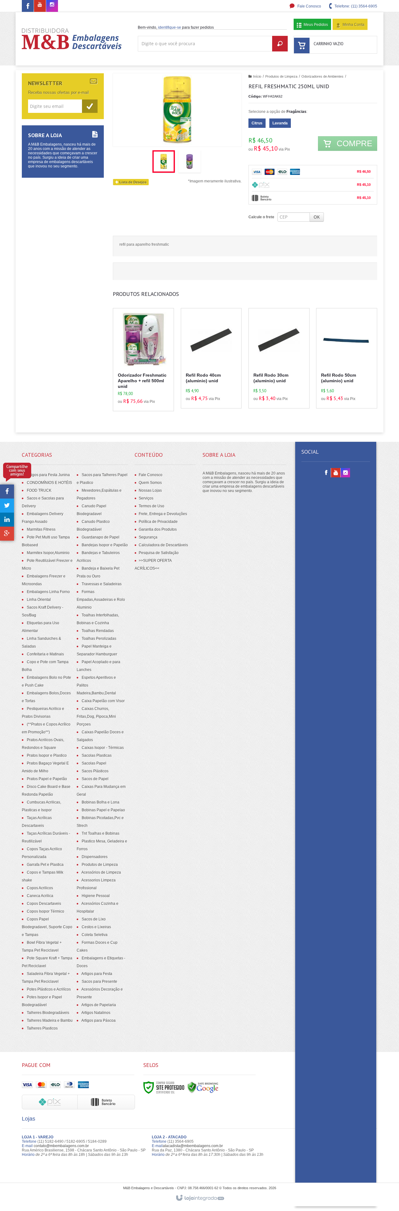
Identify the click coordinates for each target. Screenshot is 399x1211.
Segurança (148, 537)
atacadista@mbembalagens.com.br (193, 1146)
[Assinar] (90, 106)
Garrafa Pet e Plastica (45, 864)
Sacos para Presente (99, 981)
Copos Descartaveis (44, 903)
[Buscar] (280, 43)
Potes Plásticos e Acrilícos (49, 989)
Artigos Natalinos (95, 1013)
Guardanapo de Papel (100, 537)
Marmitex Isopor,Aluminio (48, 553)
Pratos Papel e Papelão (47, 779)
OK (317, 217)
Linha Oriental (39, 599)
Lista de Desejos (132, 182)
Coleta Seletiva (95, 935)
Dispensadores (95, 857)
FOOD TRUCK (39, 490)
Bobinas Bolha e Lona (100, 802)
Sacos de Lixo (94, 919)
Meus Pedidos (316, 24)
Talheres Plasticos (42, 1028)
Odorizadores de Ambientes (322, 76)
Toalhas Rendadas (98, 631)
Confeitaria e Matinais (45, 654)
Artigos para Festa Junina (48, 475)
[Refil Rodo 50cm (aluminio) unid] (346, 358)
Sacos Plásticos (95, 771)
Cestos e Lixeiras (96, 927)
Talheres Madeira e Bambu (50, 1020)
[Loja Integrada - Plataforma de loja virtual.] (199, 1198)
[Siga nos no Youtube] (40, 5)
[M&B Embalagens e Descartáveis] (72, 39)
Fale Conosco (308, 6)
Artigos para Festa (96, 974)
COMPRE (353, 143)
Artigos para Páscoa (98, 1020)
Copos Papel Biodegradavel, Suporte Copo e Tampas (47, 927)
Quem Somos (150, 482)
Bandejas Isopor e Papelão (105, 545)
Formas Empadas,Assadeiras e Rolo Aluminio (101, 600)
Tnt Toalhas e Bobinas (100, 833)
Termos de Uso (151, 506)
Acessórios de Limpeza (101, 872)
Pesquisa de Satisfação (159, 553)
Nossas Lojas (150, 490)
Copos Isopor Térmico (45, 911)
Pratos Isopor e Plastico (47, 755)
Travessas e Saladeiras (102, 584)
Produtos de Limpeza (281, 76)
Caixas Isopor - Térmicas (103, 747)
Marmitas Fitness (41, 529)
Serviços (146, 498)
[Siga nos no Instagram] (52, 5)
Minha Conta (353, 24)
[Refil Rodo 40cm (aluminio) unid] (211, 358)
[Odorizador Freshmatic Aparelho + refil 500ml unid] (143, 359)
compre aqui (147, 382)
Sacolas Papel (94, 763)
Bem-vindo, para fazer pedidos (176, 27)
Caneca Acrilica (40, 896)
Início (257, 76)
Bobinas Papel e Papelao (103, 810)
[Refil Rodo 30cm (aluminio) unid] (279, 358)
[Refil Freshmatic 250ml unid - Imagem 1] (163, 161)
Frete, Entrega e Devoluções (163, 514)
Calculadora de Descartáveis (163, 545)
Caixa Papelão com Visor (103, 701)
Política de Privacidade (158, 521)
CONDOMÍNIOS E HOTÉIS (49, 482)
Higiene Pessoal (96, 896)
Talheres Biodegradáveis (48, 1013)
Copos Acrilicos (40, 888)
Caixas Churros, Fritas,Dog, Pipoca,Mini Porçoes (96, 716)
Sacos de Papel (95, 779)
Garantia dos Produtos (158, 529)
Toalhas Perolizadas (99, 638)
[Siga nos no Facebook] (28, 7)
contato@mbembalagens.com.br (61, 1146)
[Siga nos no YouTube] (335, 473)
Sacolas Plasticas (97, 755)
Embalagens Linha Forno (48, 592)
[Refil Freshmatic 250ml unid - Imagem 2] (189, 161)
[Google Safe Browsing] (203, 1087)
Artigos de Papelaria (98, 1005)
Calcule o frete (261, 217)
